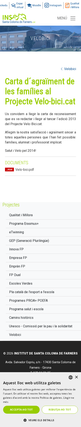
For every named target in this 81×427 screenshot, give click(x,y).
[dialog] (40, 399)
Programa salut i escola (26, 309)
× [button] (76, 377)
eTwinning (16, 232)
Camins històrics (21, 318)
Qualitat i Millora (21, 215)
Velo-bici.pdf (24, 170)
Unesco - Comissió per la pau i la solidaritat (40, 326)
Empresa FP (18, 258)
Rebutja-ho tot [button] (60, 409)
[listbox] (71, 377)
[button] (40, 420)
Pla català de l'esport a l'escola (31, 292)
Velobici (15, 335)
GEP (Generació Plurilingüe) (29, 241)
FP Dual (15, 275)
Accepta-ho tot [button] (21, 409)
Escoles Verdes (20, 283)
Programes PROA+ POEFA (28, 301)
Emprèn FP (17, 266)
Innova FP (16, 249)
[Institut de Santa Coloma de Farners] (18, 18)
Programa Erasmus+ (24, 224)
